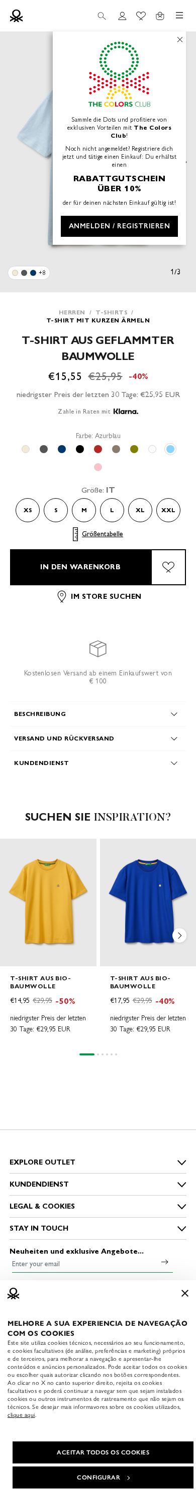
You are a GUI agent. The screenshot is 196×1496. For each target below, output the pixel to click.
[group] (48, 941)
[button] (180, 938)
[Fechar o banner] (184, 1293)
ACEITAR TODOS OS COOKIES (103, 1452)
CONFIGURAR (98, 1477)
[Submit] (165, 1262)
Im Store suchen (106, 596)
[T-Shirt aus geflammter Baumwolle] (15, 273)
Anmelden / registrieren (119, 226)
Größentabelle (102, 534)
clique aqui (21, 1414)
